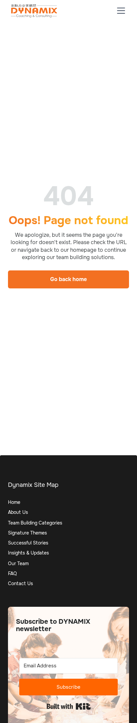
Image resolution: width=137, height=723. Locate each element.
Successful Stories (28, 543)
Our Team (18, 563)
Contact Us (20, 583)
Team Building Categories (35, 523)
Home (14, 502)
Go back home (68, 279)
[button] (119, 11)
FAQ (12, 573)
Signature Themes (27, 533)
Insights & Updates (28, 553)
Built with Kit (69, 706)
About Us (18, 512)
